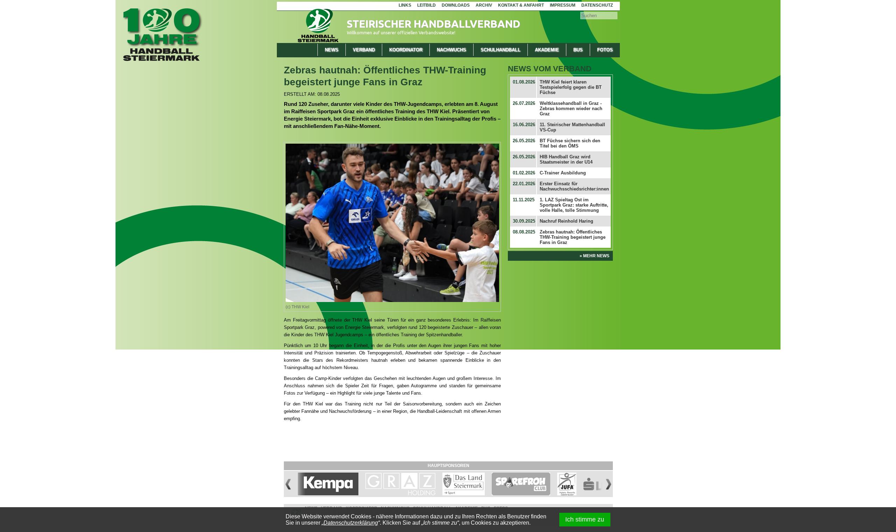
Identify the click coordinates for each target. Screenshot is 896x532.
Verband (364, 49)
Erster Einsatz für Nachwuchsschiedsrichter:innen (574, 186)
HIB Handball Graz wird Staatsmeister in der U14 (566, 159)
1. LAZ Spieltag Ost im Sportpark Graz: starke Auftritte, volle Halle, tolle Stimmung (574, 205)
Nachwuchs (451, 49)
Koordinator (405, 49)
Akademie (547, 49)
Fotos (605, 49)
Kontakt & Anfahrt (521, 5)
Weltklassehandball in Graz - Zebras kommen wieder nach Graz (571, 108)
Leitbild (426, 5)
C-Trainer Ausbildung (563, 172)
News (331, 49)
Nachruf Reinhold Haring (566, 221)
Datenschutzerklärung (350, 523)
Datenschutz (597, 5)
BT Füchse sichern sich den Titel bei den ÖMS (570, 143)
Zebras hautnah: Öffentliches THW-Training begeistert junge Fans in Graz (573, 237)
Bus (578, 49)
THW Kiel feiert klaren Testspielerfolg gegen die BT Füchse (571, 87)
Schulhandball (500, 49)
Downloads (456, 5)
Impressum (562, 5)
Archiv (484, 5)
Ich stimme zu (584, 519)
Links (405, 5)
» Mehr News (594, 255)
